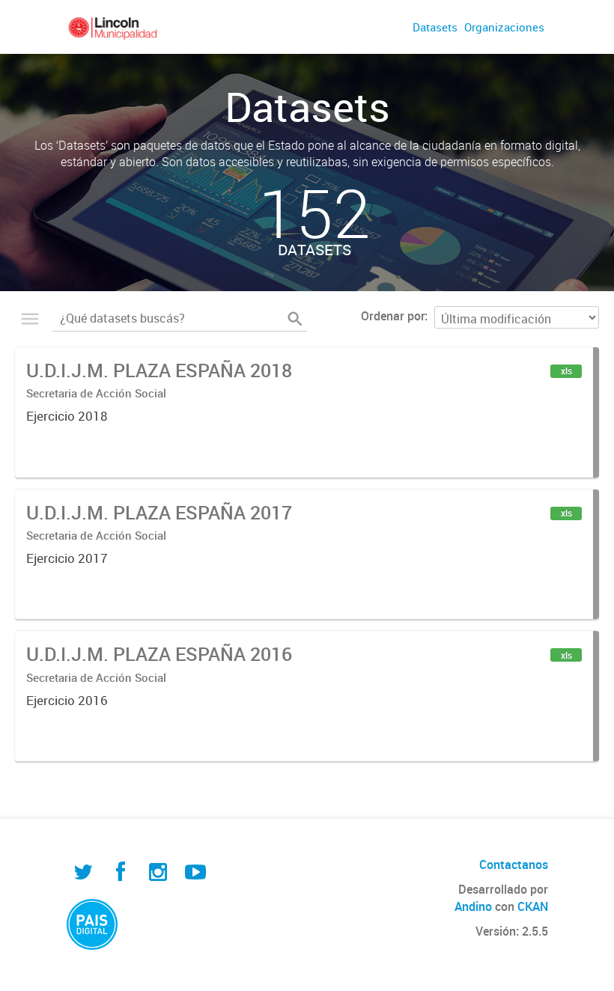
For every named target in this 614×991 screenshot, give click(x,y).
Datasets (435, 26)
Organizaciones (504, 26)
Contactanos (513, 864)
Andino (473, 906)
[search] (295, 319)
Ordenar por (393, 315)
